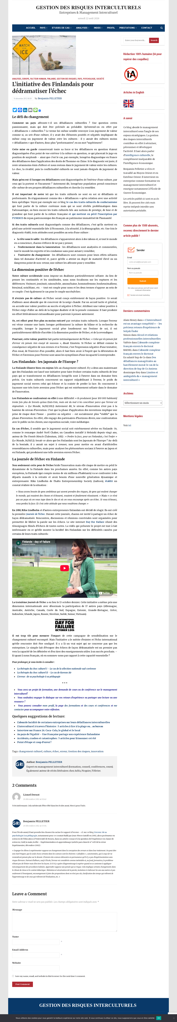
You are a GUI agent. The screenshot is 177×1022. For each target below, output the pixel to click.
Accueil (31, 28)
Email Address (20, 949)
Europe (25, 79)
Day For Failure (95, 522)
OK (159, 1018)
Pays (42, 28)
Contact (146, 28)
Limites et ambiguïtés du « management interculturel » (140, 376)
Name (15, 936)
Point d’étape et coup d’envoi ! (34, 742)
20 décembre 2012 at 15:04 (35, 826)
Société (100, 79)
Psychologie (89, 79)
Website (16, 963)
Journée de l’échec (35, 514)
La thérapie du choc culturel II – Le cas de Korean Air (44, 672)
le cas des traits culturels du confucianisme (91, 202)
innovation (97, 751)
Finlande (51, 79)
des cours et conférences (97, 705)
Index (97, 28)
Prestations (127, 28)
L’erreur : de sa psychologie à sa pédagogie (38, 676)
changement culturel (30, 751)
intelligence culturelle (137, 155)
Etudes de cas (61, 28)
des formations (72, 705)
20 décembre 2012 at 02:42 (34, 799)
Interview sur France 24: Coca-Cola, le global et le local (48, 730)
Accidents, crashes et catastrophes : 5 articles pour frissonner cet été (56, 738)
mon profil (48, 705)
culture (47, 751)
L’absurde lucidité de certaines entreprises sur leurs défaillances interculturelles (63, 722)
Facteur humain (38, 79)
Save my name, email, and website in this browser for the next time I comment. (50, 976)
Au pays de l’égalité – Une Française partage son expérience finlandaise (58, 734)
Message (17, 909)
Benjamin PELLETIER (50, 98)
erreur (63, 751)
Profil (111, 28)
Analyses (81, 28)
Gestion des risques (67, 79)
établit (109, 481)
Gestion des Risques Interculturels (88, 7)
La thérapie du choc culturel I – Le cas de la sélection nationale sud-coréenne (56, 668)
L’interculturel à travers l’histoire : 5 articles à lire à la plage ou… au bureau (60, 726)
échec (55, 751)
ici (129, 425)
